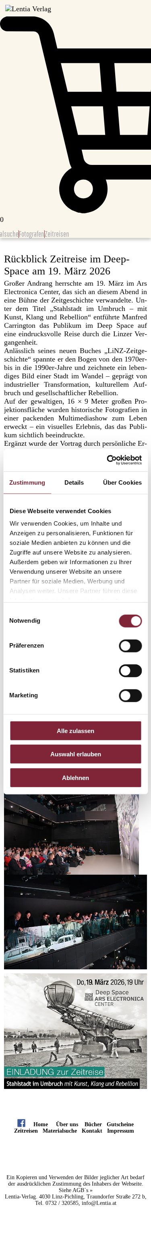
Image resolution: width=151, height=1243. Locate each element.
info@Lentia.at (99, 1203)
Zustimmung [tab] (27, 482)
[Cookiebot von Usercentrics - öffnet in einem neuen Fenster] (107, 460)
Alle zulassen (75, 730)
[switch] (130, 645)
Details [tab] (74, 482)
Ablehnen (75, 777)
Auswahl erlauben (75, 754)
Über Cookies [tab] (122, 482)
